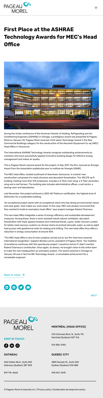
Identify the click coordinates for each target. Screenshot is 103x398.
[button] (7, 287)
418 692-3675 (59, 372)
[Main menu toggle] (96, 8)
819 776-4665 (11, 372)
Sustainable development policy (69, 389)
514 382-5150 (59, 345)
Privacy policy (44, 389)
